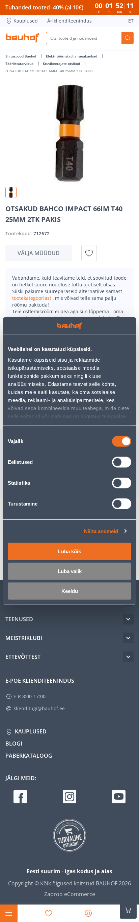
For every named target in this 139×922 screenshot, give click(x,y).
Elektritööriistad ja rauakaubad (72, 56)
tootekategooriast (32, 298)
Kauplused (25, 20)
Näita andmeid (101, 531)
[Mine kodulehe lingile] (22, 38)
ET (131, 20)
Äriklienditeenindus (69, 20)
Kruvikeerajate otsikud (62, 63)
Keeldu (69, 591)
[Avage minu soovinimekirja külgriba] (48, 913)
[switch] (121, 462)
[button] (11, 192)
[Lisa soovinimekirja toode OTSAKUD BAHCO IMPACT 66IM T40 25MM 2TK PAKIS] (89, 253)
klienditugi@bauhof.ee (39, 708)
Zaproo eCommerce (69, 894)
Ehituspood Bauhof (21, 56)
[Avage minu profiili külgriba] (88, 913)
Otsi (127, 38)
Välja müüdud (39, 253)
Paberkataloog (28, 755)
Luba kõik (69, 551)
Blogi (13, 743)
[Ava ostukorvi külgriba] (128, 910)
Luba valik (70, 571)
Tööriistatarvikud (19, 63)
